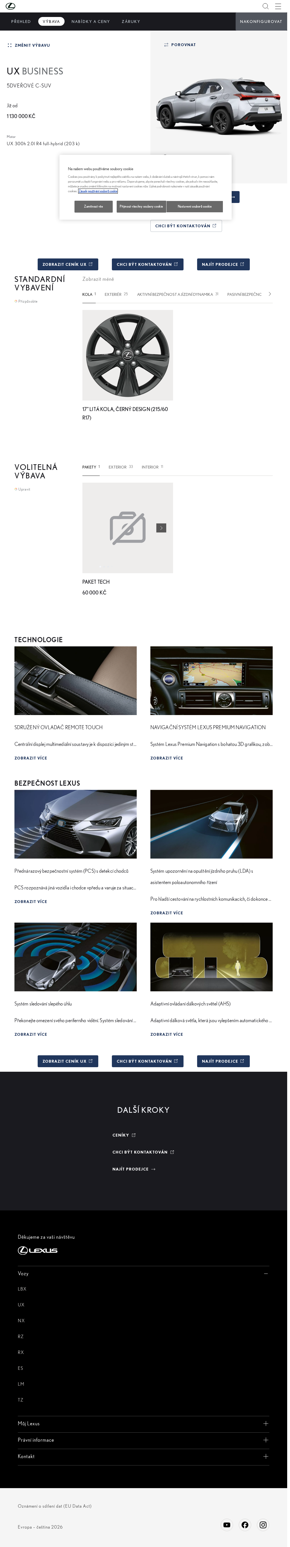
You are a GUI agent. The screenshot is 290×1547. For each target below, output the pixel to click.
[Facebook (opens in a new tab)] (245, 1525)
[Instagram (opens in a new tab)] (263, 1525)
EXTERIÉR (116, 294)
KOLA (89, 294)
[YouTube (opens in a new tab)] (227, 1525)
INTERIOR (152, 467)
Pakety (91, 467)
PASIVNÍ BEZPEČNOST (249, 294)
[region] (145, 187)
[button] (22, 6)
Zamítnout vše (93, 206)
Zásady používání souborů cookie (98, 191)
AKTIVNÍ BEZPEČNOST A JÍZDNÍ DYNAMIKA (177, 294)
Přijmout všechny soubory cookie (141, 206)
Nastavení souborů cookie (195, 206)
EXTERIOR (121, 467)
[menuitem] (21, 21)
